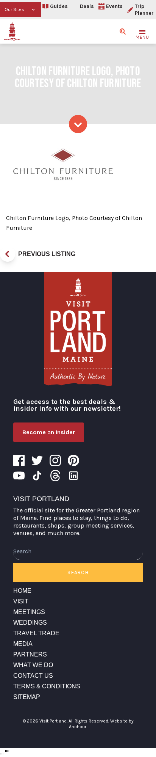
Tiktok (37, 475)
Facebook (19, 460)
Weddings (30, 622)
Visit (20, 601)
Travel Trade (36, 633)
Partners (30, 654)
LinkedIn (73, 475)
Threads (55, 475)
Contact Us (33, 675)
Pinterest (73, 460)
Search (77, 572)
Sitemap (26, 697)
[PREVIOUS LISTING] (7, 254)
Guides (59, 6)
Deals (87, 6)
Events (114, 6)
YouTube (19, 475)
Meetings (29, 612)
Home (22, 590)
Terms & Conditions (46, 686)
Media (23, 644)
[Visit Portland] (12, 31)
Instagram (55, 460)
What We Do (33, 665)
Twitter (37, 460)
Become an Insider (48, 432)
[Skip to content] (78, 124)
